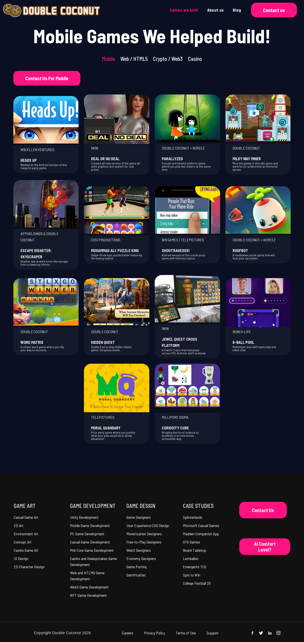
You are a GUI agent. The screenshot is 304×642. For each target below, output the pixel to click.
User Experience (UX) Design (147, 525)
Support (213, 632)
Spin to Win (191, 574)
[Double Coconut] (51, 10)
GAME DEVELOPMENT (93, 506)
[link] (46, 119)
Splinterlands (192, 517)
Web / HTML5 (134, 58)
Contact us (274, 10)
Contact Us (263, 510)
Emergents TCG (194, 566)
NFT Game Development (88, 595)
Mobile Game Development (90, 525)
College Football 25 (197, 583)
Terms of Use (186, 632)
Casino (195, 58)
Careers (127, 632)
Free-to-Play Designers (143, 541)
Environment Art (26, 533)
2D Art (18, 525)
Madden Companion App (201, 533)
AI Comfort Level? (265, 546)
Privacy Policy (154, 632)
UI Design (21, 558)
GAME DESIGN (140, 506)
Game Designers (138, 517)
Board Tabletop (194, 550)
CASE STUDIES (198, 506)
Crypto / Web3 (168, 58)
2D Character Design (29, 566)
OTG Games (191, 541)
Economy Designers (141, 558)
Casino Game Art (26, 550)
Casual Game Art (26, 517)
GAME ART (25, 506)
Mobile (108, 58)
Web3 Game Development (89, 587)
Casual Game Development (90, 541)
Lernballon (190, 558)
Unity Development (84, 517)
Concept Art (23, 541)
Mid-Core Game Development (92, 550)
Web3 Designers (138, 550)
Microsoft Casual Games (201, 525)
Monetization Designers (144, 533)
